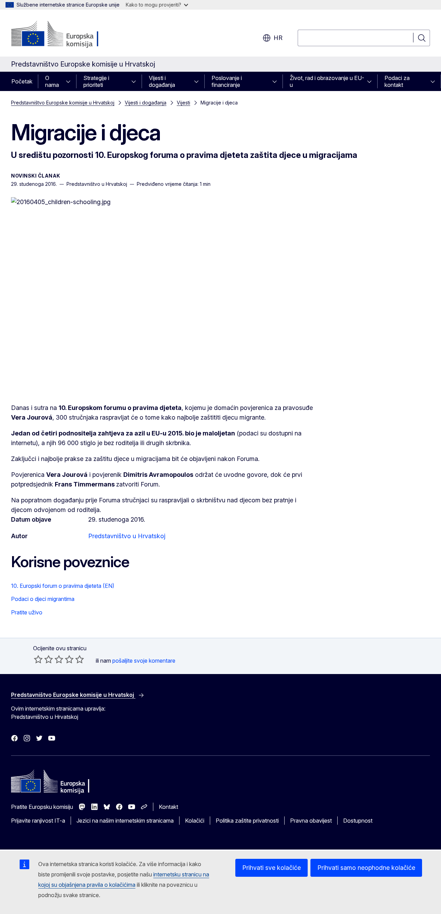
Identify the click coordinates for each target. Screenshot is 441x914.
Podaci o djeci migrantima (42, 599)
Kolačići (194, 820)
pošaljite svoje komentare (143, 660)
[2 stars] (43, 659)
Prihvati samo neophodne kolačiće (366, 867)
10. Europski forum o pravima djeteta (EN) (62, 586)
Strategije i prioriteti (96, 81)
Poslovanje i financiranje (227, 81)
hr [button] (278, 37)
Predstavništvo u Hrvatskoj (126, 536)
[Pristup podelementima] (70, 81)
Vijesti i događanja (162, 81)
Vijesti (183, 103)
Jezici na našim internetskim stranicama (125, 820)
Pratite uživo (26, 612)
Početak (21, 81)
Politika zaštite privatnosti (247, 820)
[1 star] (38, 659)
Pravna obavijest (311, 820)
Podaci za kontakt (397, 81)
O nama (52, 81)
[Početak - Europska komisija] (66, 34)
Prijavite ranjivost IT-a (38, 820)
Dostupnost (357, 820)
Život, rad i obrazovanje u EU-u (327, 81)
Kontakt (168, 806)
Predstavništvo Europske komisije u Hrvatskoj (62, 103)
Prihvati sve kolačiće (271, 867)
